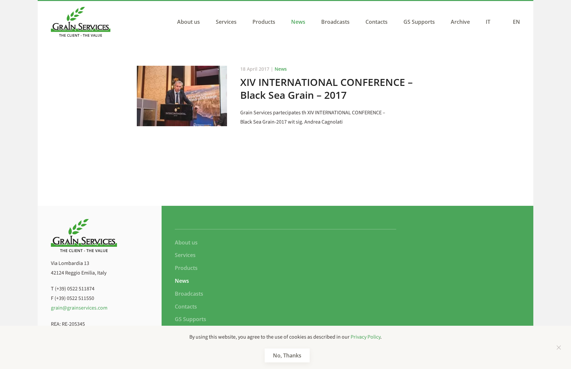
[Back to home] (80, 21)
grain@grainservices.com (79, 308)
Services (226, 21)
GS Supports (419, 21)
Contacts (376, 21)
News (298, 21)
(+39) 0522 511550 (74, 298)
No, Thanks (287, 355)
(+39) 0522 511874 (75, 288)
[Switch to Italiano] (490, 21)
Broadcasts (335, 21)
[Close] (558, 347)
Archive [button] (460, 21)
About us (188, 21)
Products (263, 21)
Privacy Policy (365, 337)
